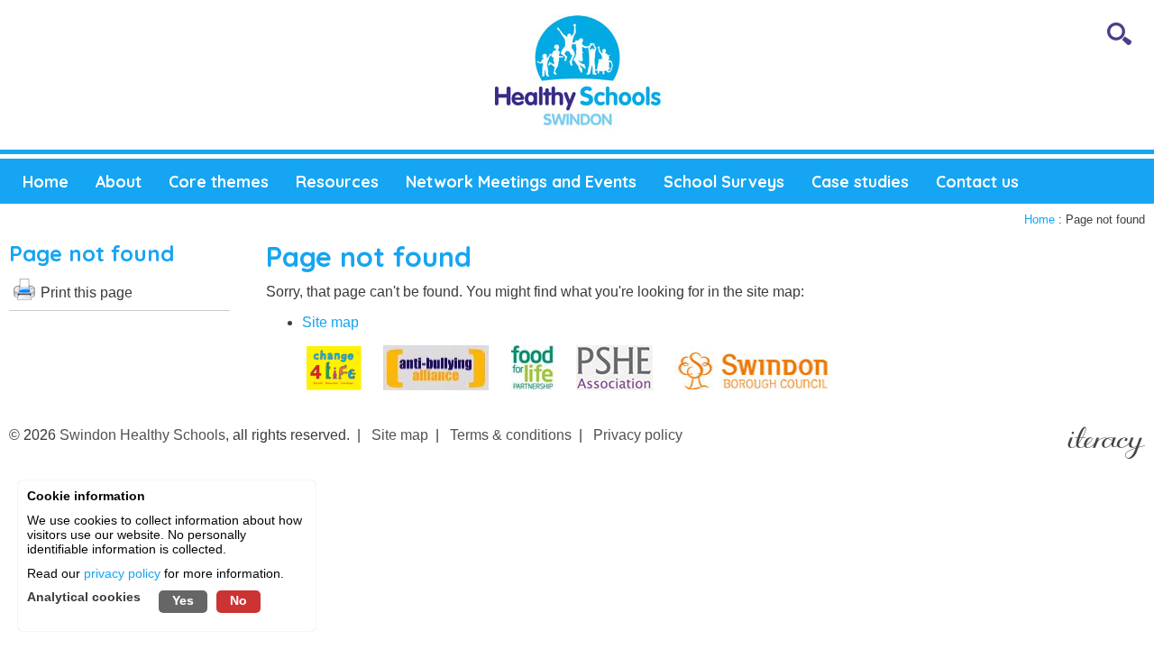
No (238, 600)
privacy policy (122, 573)
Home (1039, 219)
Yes (183, 600)
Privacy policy (637, 435)
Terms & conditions (511, 435)
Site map (330, 322)
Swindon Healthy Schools (142, 435)
